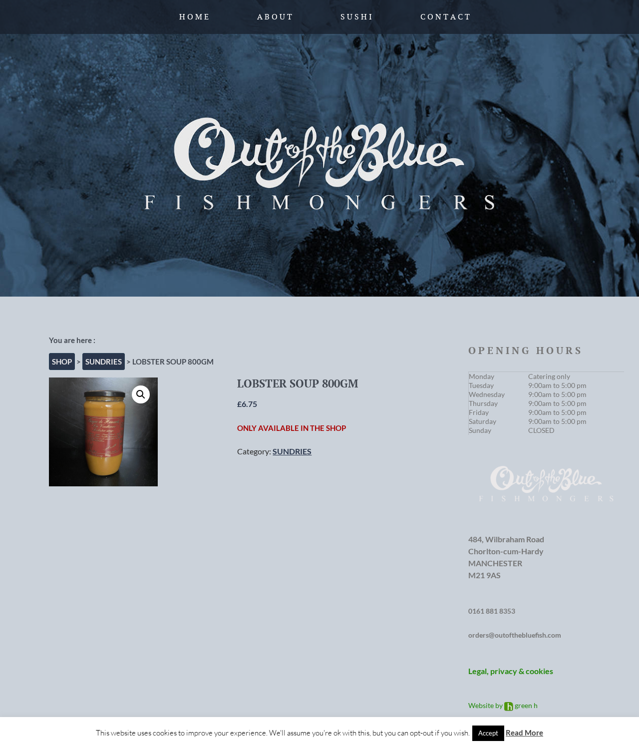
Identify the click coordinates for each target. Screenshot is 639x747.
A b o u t (274, 16)
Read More (524, 732)
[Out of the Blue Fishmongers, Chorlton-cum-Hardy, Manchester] (319, 148)
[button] (141, 394)
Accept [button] (488, 733)
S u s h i (356, 16)
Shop (62, 361)
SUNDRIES (103, 361)
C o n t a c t (445, 16)
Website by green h (503, 705)
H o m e (194, 16)
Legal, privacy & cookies (510, 671)
